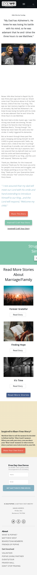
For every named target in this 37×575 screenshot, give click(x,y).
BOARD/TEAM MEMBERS (12, 541)
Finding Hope (18, 344)
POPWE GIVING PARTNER (13, 556)
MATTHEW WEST (9, 538)
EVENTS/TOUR (8, 559)
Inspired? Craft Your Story (19, 228)
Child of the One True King (18, 15)
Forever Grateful (18, 308)
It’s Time (18, 380)
